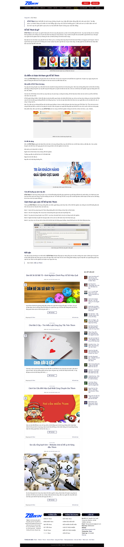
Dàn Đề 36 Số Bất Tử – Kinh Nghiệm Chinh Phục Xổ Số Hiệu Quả (52, 275)
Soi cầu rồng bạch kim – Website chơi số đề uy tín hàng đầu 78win (94, 358)
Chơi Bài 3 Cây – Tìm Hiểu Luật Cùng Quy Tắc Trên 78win (52, 325)
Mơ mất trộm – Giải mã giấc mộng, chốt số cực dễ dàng (93, 315)
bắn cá (43, 8)
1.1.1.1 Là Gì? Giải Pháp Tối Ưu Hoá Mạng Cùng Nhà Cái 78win (93, 293)
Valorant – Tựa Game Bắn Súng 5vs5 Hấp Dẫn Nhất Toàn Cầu (93, 371)
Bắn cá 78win (38, 263)
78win (29, 33)
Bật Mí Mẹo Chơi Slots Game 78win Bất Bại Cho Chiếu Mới (93, 404)
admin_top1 (57, 279)
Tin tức (91, 8)
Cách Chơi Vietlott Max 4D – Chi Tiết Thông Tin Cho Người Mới (93, 301)
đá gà (55, 8)
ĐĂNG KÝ (86, 3)
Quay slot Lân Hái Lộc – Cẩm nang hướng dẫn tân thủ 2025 (94, 397)
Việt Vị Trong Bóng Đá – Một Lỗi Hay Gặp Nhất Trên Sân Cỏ (94, 365)
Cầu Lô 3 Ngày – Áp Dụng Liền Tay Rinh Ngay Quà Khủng (93, 321)
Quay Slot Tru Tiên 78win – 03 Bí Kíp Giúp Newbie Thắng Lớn (93, 390)
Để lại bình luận (75, 317)
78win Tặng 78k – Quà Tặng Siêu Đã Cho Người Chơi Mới (93, 333)
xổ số (75, 8)
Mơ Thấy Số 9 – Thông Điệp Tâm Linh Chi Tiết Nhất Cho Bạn (93, 286)
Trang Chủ (27, 17)
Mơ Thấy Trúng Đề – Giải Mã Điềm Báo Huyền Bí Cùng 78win (93, 327)
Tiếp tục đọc (52, 312)
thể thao (68, 8)
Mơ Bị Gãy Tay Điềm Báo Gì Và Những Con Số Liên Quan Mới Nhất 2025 (93, 308)
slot (61, 8)
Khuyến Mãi (83, 8)
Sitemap (84, 535)
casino (50, 8)
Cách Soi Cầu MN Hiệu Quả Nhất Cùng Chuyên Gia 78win (52, 388)
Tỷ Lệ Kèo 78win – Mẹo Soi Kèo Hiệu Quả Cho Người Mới (93, 384)
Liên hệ (97, 8)
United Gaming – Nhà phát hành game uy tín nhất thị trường (93, 377)
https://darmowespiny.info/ (88, 529)
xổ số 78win (52, 273)
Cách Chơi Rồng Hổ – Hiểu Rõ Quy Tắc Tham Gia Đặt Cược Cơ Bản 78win (93, 278)
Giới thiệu (36, 8)
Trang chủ (27, 8)
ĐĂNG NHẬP (95, 3)
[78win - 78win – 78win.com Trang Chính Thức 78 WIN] (31, 3)
